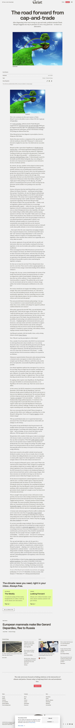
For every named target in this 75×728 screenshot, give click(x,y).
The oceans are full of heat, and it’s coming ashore (29, 652)
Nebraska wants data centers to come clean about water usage (29, 643)
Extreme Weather (5, 703)
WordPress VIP (11, 723)
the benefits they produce (37, 508)
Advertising (48, 701)
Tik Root (25, 664)
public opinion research (37, 440)
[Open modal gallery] (27, 101)
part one (42, 119)
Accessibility (48, 705)
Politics (3, 698)
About (25, 696)
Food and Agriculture (6, 705)
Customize (49, 721)
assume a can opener (16, 398)
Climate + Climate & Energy (47, 78)
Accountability (5, 701)
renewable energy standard (34, 513)
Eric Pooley (33, 571)
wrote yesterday (17, 123)
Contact (25, 700)
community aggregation (28, 527)
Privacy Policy (9, 724)
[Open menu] (72, 2)
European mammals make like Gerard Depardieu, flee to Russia (27, 626)
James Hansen (23, 335)
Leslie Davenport (63, 645)
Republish (48, 703)
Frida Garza (62, 663)
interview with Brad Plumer (17, 157)
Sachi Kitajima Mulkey (28, 655)
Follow (63, 2)
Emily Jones (43, 657)
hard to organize (34, 414)
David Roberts (5, 72)
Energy (3, 696)
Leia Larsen (4, 657)
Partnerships (26, 703)
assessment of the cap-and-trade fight (29, 125)
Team (25, 698)
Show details (20, 725)
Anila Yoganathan (27, 646)
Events (47, 698)
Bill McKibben (28, 571)
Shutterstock (15, 66)
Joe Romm (38, 571)
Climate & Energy (12, 631)
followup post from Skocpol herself (32, 573)
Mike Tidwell (19, 573)
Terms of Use (4, 724)
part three (14, 121)
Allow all (50, 718)
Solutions (4, 700)
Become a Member (49, 700)
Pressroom (26, 705)
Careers (25, 701)
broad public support (15, 506)
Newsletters (48, 696)
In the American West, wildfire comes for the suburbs (65, 650)
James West (5, 631)
